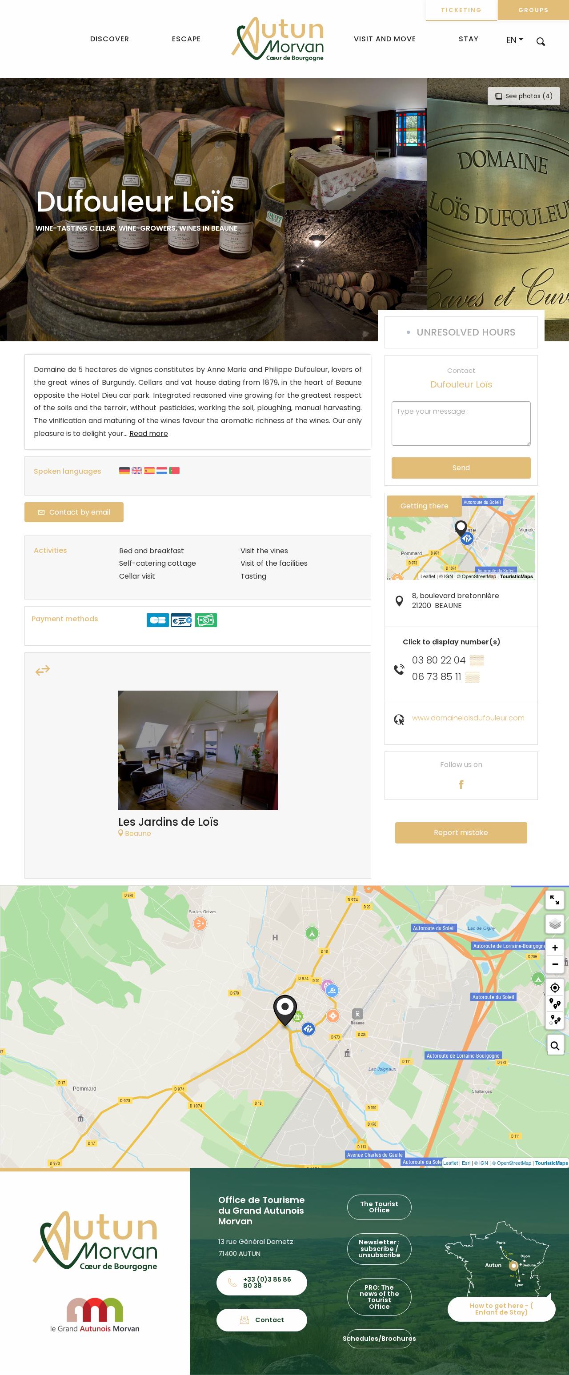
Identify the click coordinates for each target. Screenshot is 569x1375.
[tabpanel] (198, 769)
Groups (533, 10)
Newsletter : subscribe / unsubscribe (379, 1248)
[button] (541, 41)
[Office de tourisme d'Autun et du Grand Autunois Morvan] (277, 39)
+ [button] (555, 947)
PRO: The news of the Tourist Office (379, 1297)
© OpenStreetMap (511, 1162)
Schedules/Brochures (379, 1338)
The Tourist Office (379, 1207)
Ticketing (461, 10)
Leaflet (450, 1162)
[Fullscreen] (555, 900)
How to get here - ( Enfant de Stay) (501, 1308)
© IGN (481, 1162)
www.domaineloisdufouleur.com (468, 718)
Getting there (425, 506)
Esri (466, 1162)
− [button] (555, 964)
